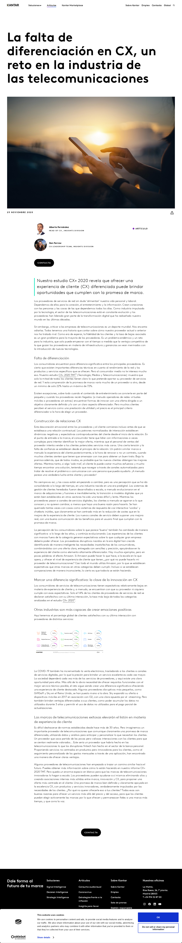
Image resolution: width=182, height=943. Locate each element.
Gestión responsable (121, 908)
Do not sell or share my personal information (158, 928)
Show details (43, 937)
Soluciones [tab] (34, 5)
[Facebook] (149, 904)
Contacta (157, 5)
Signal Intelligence (56, 887)
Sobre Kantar (132, 5)
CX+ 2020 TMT (67, 375)
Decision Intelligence (57, 892)
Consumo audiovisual (90, 887)
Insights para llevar (89, 906)
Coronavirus (85, 892)
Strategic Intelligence (58, 897)
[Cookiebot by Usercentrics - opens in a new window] (18, 937)
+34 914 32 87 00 (153, 897)
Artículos (51, 5)
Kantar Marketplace (72, 5)
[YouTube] (160, 904)
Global (167, 5)
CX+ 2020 (68, 600)
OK (158, 917)
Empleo (146, 5)
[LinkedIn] (154, 904)
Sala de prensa (119, 903)
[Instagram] (144, 904)
